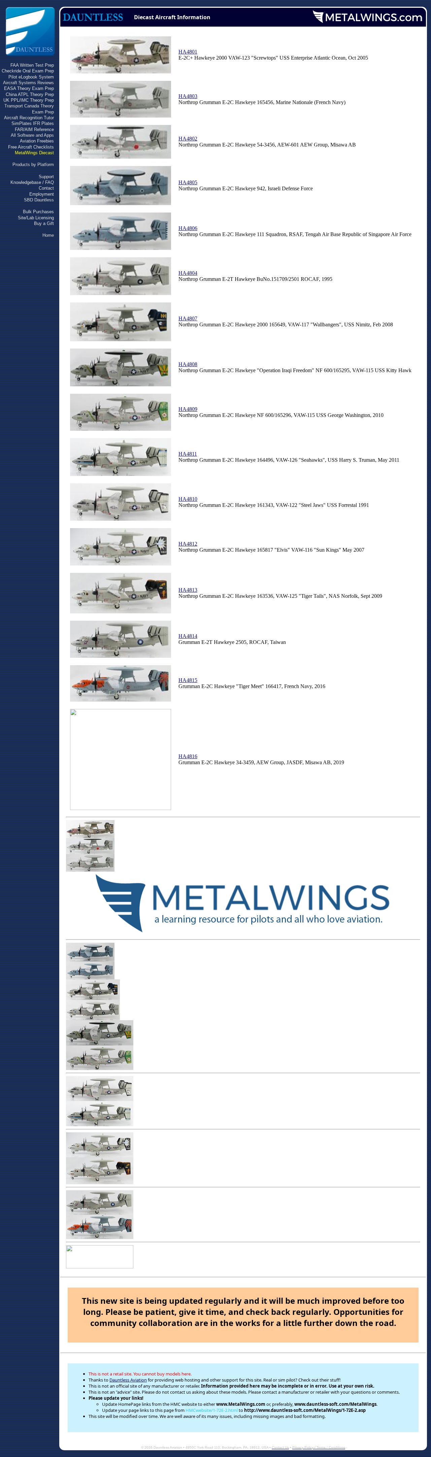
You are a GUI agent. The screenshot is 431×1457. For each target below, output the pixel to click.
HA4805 (187, 182)
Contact (46, 188)
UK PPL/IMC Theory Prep (28, 100)
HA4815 (187, 680)
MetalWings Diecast (34, 152)
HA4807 (187, 318)
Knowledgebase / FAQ (32, 182)
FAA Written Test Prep (32, 65)
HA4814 (187, 636)
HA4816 (187, 756)
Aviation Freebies (37, 140)
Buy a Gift (44, 223)
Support (46, 176)
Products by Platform (33, 164)
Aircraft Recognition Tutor (29, 117)
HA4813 (187, 590)
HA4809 (187, 409)
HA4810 (187, 499)
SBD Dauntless (39, 199)
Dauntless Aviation (128, 1380)
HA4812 (187, 544)
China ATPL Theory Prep (30, 94)
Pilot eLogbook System (31, 76)
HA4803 (187, 96)
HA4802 (187, 138)
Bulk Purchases (38, 211)
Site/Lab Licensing (36, 217)
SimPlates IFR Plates (32, 123)
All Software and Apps (32, 135)
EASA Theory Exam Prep (29, 88)
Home (48, 235)
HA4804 (187, 273)
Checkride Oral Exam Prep (28, 70)
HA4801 (187, 52)
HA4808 (187, 364)
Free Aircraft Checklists (31, 147)
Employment (41, 194)
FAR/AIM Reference (34, 129)
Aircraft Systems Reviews (28, 82)
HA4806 (187, 228)
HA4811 (187, 454)
